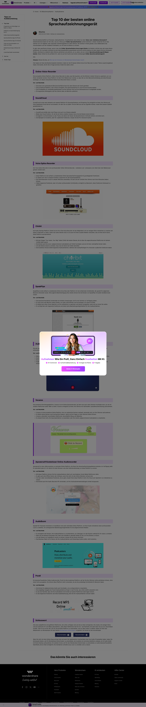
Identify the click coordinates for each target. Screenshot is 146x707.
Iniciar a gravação (73, 369)
